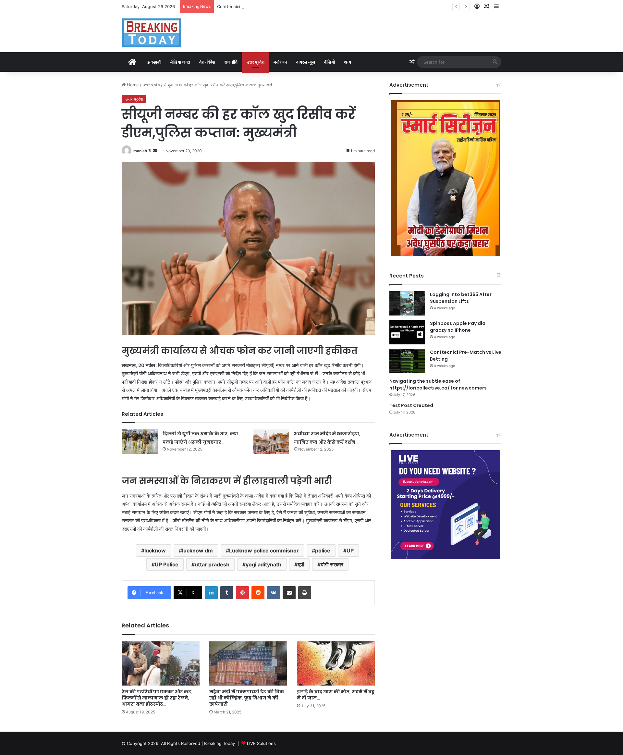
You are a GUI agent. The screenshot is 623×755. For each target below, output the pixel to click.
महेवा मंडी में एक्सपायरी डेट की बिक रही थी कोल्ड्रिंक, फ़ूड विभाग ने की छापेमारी (246, 697)
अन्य (347, 62)
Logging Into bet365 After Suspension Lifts (461, 297)
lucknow (155, 550)
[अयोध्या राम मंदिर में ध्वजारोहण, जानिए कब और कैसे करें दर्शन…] (271, 441)
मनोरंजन (280, 62)
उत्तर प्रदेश (255, 62)
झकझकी (154, 62)
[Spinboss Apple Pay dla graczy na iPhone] (407, 332)
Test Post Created (411, 405)
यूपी (301, 564)
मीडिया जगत (180, 62)
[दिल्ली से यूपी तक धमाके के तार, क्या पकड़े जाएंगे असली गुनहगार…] (140, 441)
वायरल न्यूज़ (305, 62)
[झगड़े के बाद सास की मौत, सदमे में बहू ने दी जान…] (336, 663)
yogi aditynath (263, 564)
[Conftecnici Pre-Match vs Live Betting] (407, 361)
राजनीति (231, 62)
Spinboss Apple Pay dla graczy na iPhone (457, 326)
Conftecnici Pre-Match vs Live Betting (255, 6)
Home (132, 84)
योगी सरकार (332, 564)
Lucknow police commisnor (264, 550)
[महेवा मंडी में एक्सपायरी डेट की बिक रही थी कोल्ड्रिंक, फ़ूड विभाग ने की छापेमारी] (248, 663)
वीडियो (329, 62)
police (322, 550)
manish (140, 150)
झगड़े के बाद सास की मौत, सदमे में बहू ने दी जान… (335, 694)
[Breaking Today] (151, 32)
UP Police (166, 564)
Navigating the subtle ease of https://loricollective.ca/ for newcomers (438, 384)
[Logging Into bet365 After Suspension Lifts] (407, 303)
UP (350, 550)
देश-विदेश (207, 62)
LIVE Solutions (261, 743)
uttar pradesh (212, 564)
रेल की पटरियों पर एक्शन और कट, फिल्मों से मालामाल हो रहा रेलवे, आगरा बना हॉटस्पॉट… (157, 697)
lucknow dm (197, 550)
